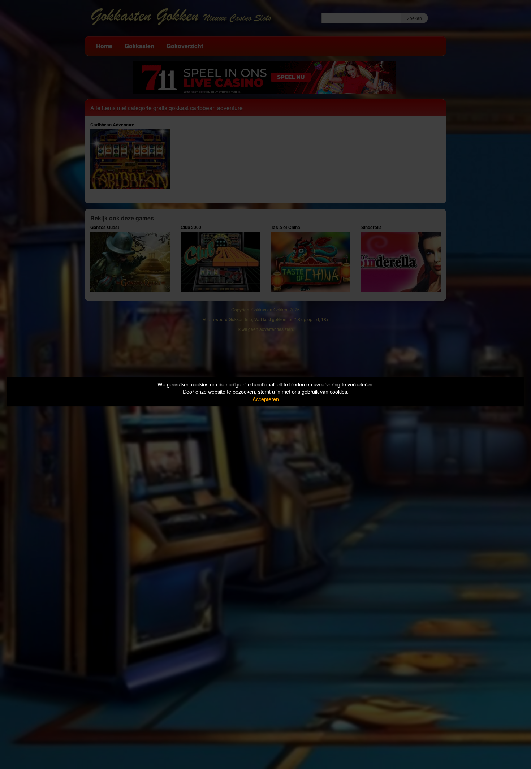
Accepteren (265, 399)
